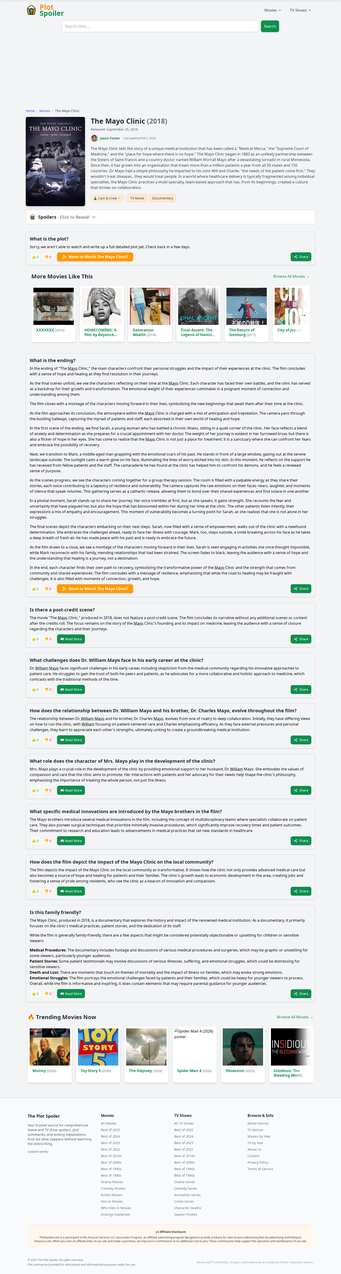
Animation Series (187, 1195)
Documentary (162, 198)
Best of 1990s (111, 1169)
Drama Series (184, 1182)
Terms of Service (260, 1169)
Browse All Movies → (291, 276)
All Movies (109, 1123)
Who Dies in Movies (116, 1208)
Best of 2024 (110, 1136)
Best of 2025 (110, 1130)
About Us (255, 1149)
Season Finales (185, 1214)
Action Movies (111, 1195)
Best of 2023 (110, 1143)
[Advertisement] (170, 72)
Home (30, 111)
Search (270, 26)
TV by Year (256, 1143)
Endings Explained (115, 1214)
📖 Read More (71, 639)
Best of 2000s (111, 1162)
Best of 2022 (110, 1149)
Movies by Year (259, 1136)
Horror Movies (112, 1201)
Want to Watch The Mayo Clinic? (98, 256)
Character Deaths (187, 1208)
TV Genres (255, 1130)
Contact (253, 1156)
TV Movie (137, 198)
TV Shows (298, 10)
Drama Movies (112, 1182)
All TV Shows (184, 1123)
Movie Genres (258, 1123)
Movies (270, 10)
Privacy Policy (258, 1162)
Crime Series (184, 1201)
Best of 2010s (111, 1156)
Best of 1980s (111, 1175)
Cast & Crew (107, 198)
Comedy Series (185, 1188)
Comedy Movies (113, 1188)
